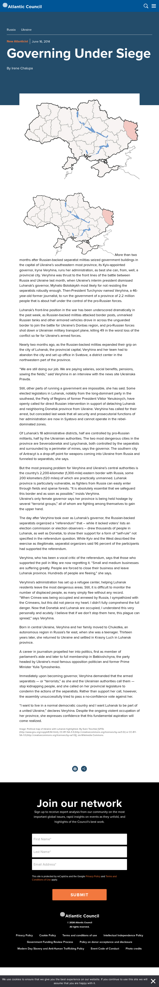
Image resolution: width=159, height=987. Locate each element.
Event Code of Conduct (105, 948)
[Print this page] (75, 769)
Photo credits (134, 948)
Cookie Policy (47, 935)
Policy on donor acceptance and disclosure (106, 942)
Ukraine (26, 29)
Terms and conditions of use (79, 935)
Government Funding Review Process (50, 942)
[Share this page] (84, 769)
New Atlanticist (17, 41)
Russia (11, 29)
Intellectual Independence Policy (123, 935)
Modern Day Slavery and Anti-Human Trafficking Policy (50, 948)
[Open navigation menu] (153, 6)
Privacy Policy (93, 876)
